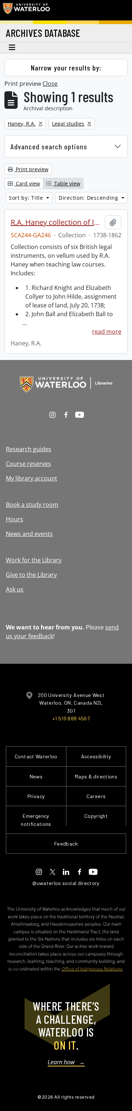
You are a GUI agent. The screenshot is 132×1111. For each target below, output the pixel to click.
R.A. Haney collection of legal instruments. (56, 222)
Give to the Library (31, 575)
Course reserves (28, 464)
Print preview (31, 169)
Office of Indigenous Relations (92, 969)
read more (106, 331)
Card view (27, 183)
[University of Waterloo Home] (26, 10)
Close (50, 84)
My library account (31, 478)
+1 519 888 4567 (71, 718)
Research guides (28, 449)
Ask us (14, 589)
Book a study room (32, 505)
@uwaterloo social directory (66, 883)
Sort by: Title (27, 197)
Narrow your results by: (66, 67)
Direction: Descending (89, 197)
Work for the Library (34, 560)
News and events (29, 534)
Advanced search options (49, 146)
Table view (66, 183)
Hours (14, 519)
